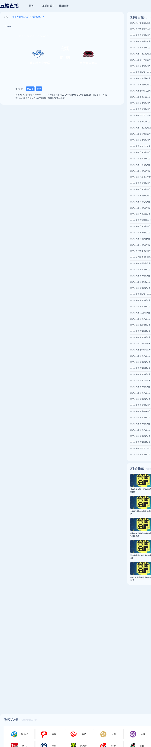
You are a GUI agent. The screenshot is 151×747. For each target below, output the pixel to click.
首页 (31, 6)
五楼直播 (9, 6)
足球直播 (47, 6)
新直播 (30, 89)
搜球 (39, 89)
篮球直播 (64, 6)
